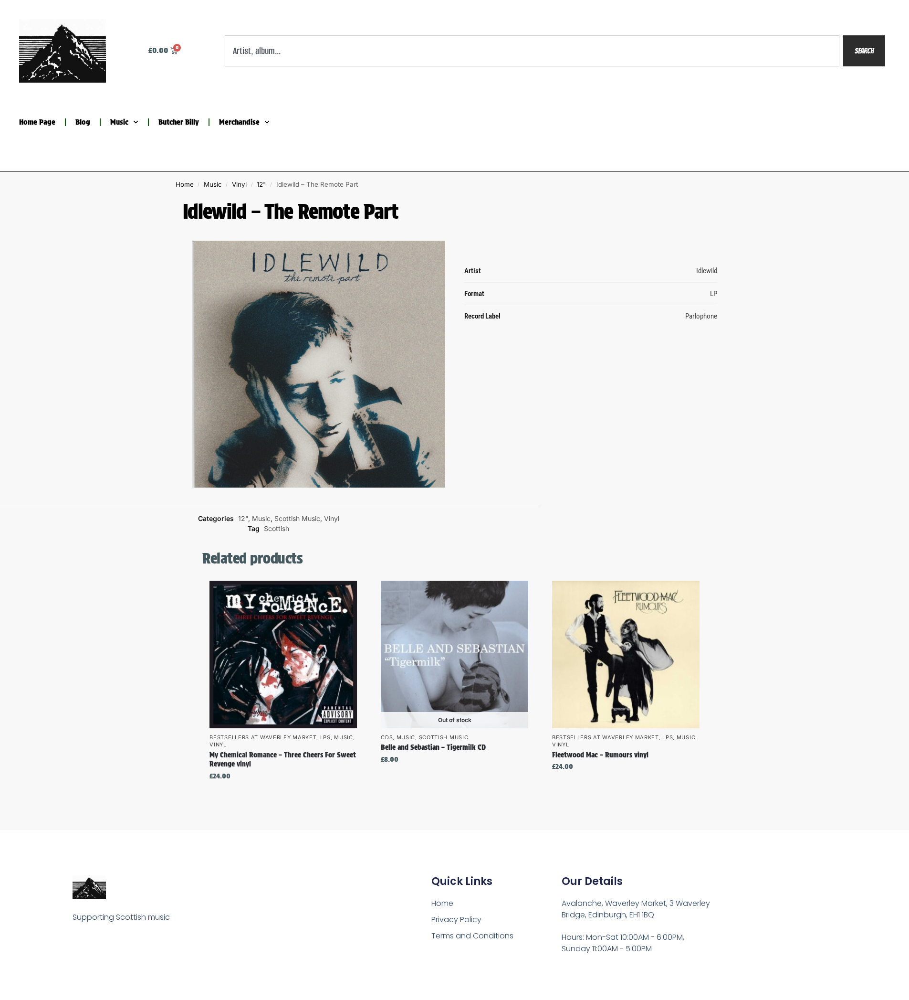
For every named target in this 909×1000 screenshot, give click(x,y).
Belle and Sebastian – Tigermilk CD (433, 747)
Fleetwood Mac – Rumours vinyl (600, 755)
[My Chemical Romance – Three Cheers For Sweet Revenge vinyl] (283, 654)
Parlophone (701, 316)
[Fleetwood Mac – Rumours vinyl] (626, 654)
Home (185, 184)
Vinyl (239, 184)
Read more (455, 779)
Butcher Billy (178, 122)
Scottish (276, 528)
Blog (82, 122)
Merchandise (239, 122)
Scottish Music (297, 518)
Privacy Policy (456, 919)
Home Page (37, 122)
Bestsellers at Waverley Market (262, 737)
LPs (325, 737)
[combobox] (532, 50)
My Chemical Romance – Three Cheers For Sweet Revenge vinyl (282, 760)
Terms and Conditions (472, 935)
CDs (387, 737)
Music (119, 122)
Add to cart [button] (283, 796)
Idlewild (706, 270)
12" (261, 184)
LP (713, 293)
